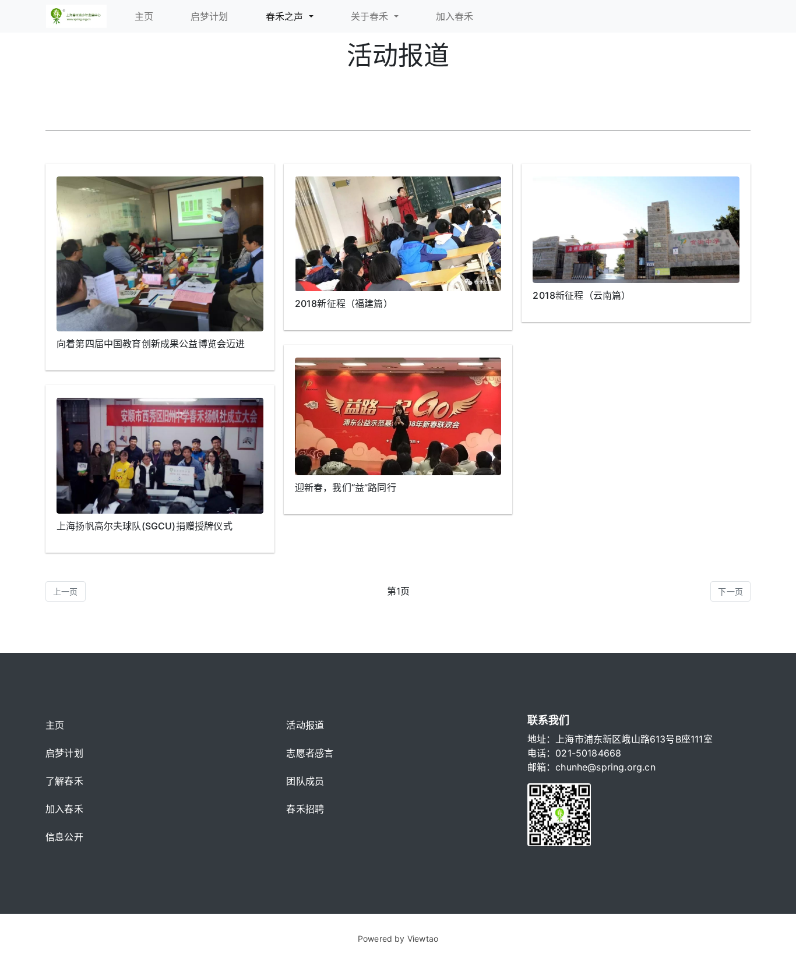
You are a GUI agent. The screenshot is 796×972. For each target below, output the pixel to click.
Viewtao (422, 938)
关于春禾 (371, 16)
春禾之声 (286, 16)
